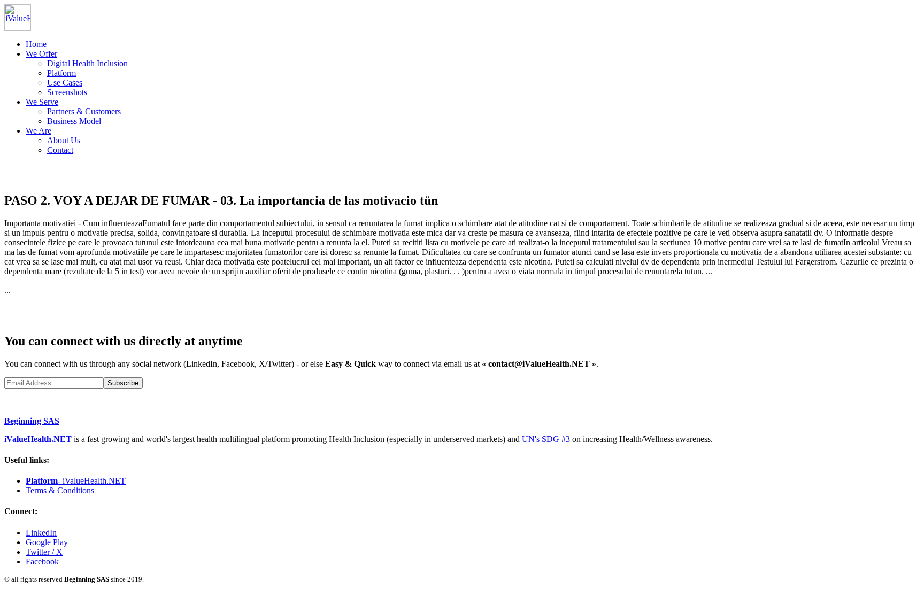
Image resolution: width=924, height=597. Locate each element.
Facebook (42, 561)
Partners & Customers (84, 111)
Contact (60, 149)
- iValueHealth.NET (76, 480)
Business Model (74, 121)
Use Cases (64, 82)
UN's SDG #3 (546, 439)
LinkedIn (41, 532)
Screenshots (67, 92)
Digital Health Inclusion (87, 63)
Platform (61, 72)
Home (36, 44)
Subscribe (122, 383)
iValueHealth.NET (38, 439)
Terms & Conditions (60, 490)
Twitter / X (44, 551)
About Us (63, 140)
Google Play (47, 542)
